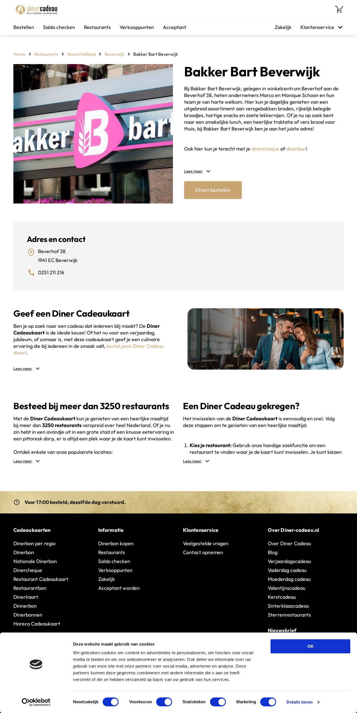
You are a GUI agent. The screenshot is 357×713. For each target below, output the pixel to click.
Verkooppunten (137, 27)
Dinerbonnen (27, 615)
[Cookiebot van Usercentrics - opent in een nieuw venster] (36, 702)
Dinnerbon (25, 606)
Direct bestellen (213, 190)
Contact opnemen (203, 552)
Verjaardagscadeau (289, 561)
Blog (273, 552)
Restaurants (97, 27)
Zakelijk (283, 27)
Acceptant (174, 27)
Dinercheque (27, 570)
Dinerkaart (25, 597)
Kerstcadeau (282, 597)
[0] (339, 9)
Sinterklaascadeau (288, 606)
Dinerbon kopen (116, 543)
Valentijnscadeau (286, 588)
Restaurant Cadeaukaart (40, 579)
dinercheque (265, 148)
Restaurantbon (29, 588)
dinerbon (296, 148)
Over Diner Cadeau (289, 543)
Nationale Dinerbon (35, 561)
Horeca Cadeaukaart (36, 623)
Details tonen (299, 702)
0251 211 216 (51, 272)
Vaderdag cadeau (287, 570)
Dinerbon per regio (34, 543)
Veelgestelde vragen (205, 543)
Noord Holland (81, 54)
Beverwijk (114, 54)
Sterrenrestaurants (289, 615)
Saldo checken (59, 27)
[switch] (164, 701)
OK (310, 646)
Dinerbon (23, 552)
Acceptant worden (119, 588)
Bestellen (23, 27)
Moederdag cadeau (289, 579)
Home (19, 54)
